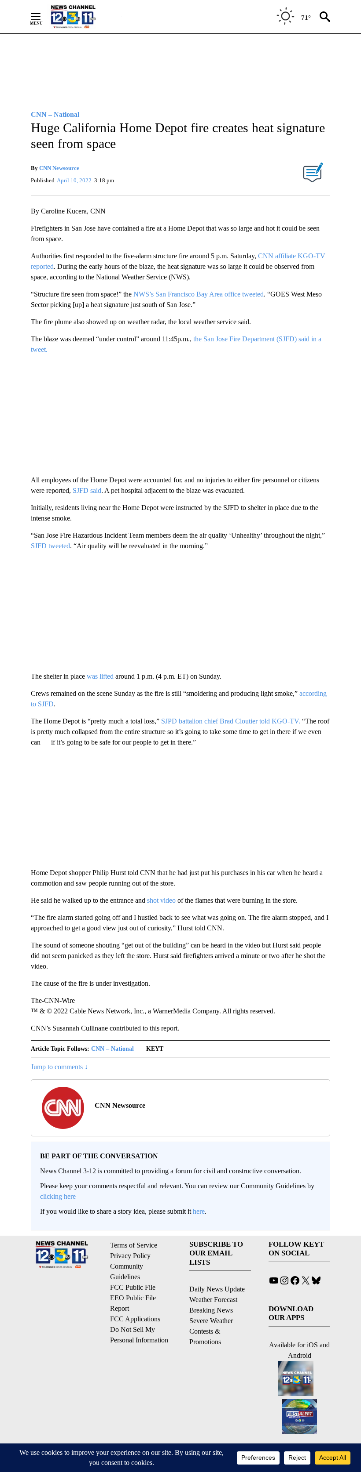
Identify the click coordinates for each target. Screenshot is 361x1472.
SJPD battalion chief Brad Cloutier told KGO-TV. (230, 721)
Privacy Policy (130, 1255)
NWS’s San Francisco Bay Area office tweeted (198, 294)
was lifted (100, 676)
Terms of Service (133, 1245)
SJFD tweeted (50, 546)
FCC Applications (135, 1319)
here (199, 1211)
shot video (161, 900)
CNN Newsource (59, 168)
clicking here (58, 1196)
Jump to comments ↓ (59, 1067)
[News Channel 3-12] (84, 16)
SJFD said (87, 490)
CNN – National (112, 1048)
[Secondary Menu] (42, 16)
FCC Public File (132, 1287)
